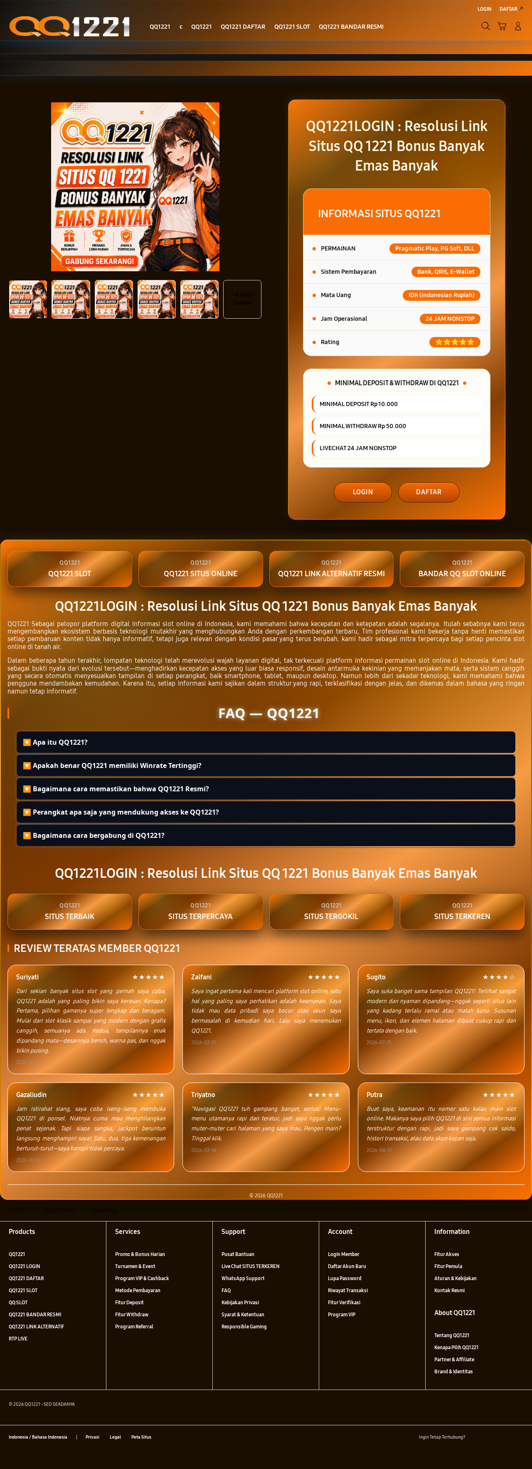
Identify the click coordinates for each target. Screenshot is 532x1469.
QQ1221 (18, 624)
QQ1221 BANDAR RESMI (35, 1314)
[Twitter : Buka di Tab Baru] (489, 1437)
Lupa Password (345, 1278)
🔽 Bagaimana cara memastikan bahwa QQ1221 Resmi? (116, 788)
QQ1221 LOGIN (24, 1266)
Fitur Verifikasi (344, 1302)
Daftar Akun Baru (347, 1266)
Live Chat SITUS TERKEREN (251, 1266)
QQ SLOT (18, 1302)
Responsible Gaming (244, 1326)
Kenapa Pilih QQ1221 (456, 1347)
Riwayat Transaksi (348, 1290)
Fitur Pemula (448, 1266)
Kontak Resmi (449, 1290)
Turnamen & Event (135, 1266)
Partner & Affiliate (454, 1359)
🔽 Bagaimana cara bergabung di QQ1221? (94, 835)
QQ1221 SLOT (23, 1290)
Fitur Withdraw (131, 1314)
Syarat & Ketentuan (243, 1314)
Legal (115, 1437)
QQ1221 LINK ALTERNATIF (36, 1326)
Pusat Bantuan (238, 1254)
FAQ (226, 1290)
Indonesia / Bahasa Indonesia (38, 1437)
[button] (502, 26)
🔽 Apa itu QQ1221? (55, 742)
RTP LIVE (18, 1338)
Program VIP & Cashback (142, 1278)
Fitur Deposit (129, 1302)
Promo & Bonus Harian (140, 1254)
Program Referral (134, 1326)
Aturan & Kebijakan (455, 1278)
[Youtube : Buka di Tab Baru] (518, 1437)
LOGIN (363, 492)
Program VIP (341, 1314)
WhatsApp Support (243, 1278)
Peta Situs (141, 1437)
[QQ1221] (69, 26)
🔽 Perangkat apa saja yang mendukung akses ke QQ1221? (121, 812)
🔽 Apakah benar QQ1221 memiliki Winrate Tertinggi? (112, 765)
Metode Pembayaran (137, 1290)
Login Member (344, 1254)
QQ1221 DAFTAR (26, 1278)
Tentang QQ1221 (452, 1335)
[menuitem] (160, 26)
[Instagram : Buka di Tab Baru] (504, 1437)
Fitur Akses (446, 1254)
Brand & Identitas (453, 1371)
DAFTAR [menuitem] (508, 9)
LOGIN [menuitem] (485, 9)
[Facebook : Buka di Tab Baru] (475, 1437)
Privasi (92, 1437)
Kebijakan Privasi (240, 1302)
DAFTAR (429, 492)
